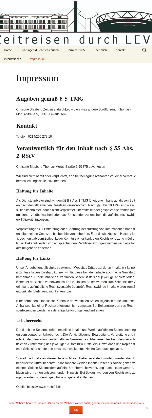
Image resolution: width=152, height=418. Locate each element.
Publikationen (12, 59)
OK (76, 409)
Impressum (37, 59)
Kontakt (120, 50)
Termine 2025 (76, 50)
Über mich (100, 50)
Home (8, 50)
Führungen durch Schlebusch (40, 50)
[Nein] (147, 408)
